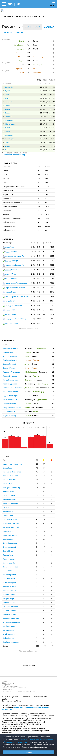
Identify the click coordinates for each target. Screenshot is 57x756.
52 (44, 523)
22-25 (50, 131)
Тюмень (7, 105)
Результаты (24, 17)
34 (54, 113)
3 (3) (33, 287)
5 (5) (39, 260)
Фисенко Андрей (9, 547)
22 (54, 150)
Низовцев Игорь (9, 500)
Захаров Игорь (8, 599)
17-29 (50, 139)
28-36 (50, 128)
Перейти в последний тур (14, 155)
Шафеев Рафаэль (10, 587)
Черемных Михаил (10, 476)
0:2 (53, 376)
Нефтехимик (9, 120)
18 (3, 150)
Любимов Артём (9, 614)
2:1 (53, 404)
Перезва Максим (9, 559)
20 (37, 464)
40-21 (50, 91)
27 (44, 527)
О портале (6, 684)
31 (54, 124)
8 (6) (39, 269)
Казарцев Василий (10, 606)
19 (44, 555)
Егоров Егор (7, 468)
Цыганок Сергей (9, 583)
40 (54, 105)
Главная (7, 17)
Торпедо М (8, 117)
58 (44, 468)
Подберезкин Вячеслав (12, 388)
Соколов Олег (8, 507)
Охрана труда (7, 689)
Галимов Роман (9, 579)
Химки (7, 94)
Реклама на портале (9, 686)
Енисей (7, 113)
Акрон (7, 98)
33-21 (50, 98)
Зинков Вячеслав (10, 376)
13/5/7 (45, 87)
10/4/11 (45, 113)
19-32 (50, 146)
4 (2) (39, 314)
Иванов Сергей (9, 602)
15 (3, 139)
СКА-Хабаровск (10, 124)
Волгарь (7, 146)
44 (54, 87)
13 (3, 131)
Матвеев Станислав (11, 618)
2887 (52, 310)
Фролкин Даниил (10, 384)
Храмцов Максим (10, 400)
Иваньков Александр (11, 372)
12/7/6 (45, 91)
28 (54, 135)
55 (44, 496)
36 (54, 109)
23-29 (50, 135)
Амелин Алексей (9, 591)
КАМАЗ (7, 131)
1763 (52, 247)
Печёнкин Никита (10, 360)
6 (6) (39, 287)
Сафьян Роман (8, 630)
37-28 (50, 94)
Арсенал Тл (8, 102)
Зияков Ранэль (9, 492)
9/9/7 (44, 109)
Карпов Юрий (8, 484)
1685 (52, 283)
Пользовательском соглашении (17, 742)
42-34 (50, 113)
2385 (52, 305)
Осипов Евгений (9, 364)
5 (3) (33, 247)
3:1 (53, 416)
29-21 (50, 105)
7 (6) (39, 274)
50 (44, 472)
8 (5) (33, 310)
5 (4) (39, 256)
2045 (52, 292)
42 (54, 94)
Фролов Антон (8, 555)
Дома (45, 79)
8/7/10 (45, 124)
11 (3, 124)
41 (44, 511)
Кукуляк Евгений (9, 610)
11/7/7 (45, 105)
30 (54, 131)
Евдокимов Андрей (10, 396)
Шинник (7, 128)
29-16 (50, 102)
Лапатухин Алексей (11, 535)
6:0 (53, 364)
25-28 (50, 124)
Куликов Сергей (9, 496)
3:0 (53, 380)
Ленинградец (9, 139)
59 (44, 484)
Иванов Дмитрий (10, 352)
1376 (52, 287)
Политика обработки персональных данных (18, 691)
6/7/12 (45, 142)
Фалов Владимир (10, 543)
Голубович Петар (9, 416)
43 (54, 91)
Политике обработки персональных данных (36, 739)
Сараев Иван (8, 515)
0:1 (53, 384)
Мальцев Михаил (10, 356)
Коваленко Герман (10, 567)
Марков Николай (9, 404)
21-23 (50, 117)
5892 (52, 265)
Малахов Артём (9, 412)
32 (44, 507)
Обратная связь (8, 683)
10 (3, 120)
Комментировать (28, 665)
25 (41, 87)
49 (44, 515)
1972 (52, 296)
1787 (52, 278)
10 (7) (33, 252)
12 (3, 128)
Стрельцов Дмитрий (11, 523)
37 (44, 504)
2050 (52, 260)
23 (44, 535)
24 (54, 146)
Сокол (7, 142)
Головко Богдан (9, 595)
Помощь (5, 681)
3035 (52, 256)
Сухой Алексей (9, 634)
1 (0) (39, 265)
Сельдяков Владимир (11, 488)
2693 (52, 269)
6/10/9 (45, 135)
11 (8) (39, 319)
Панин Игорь (8, 531)
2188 (52, 274)
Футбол (39, 17)
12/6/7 (45, 94)
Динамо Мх (8, 87)
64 (44, 480)
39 (44, 488)
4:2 (53, 408)
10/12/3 (45, 102)
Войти (52, 6)
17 (3, 146)
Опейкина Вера (9, 626)
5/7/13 (45, 150)
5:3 (53, 396)
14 (3, 135)
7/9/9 (44, 131)
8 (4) (39, 310)
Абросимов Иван (9, 480)
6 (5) (33, 283)
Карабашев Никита (10, 348)
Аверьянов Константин (12, 472)
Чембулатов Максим (11, 642)
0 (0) (39, 247)
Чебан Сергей (8, 638)
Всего (39, 79)
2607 (52, 301)
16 (3, 142)
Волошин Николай (10, 504)
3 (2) (33, 269)
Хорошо (28, 752)
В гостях (52, 79)
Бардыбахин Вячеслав (12, 408)
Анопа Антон (8, 511)
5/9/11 (45, 146)
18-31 (50, 150)
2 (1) (33, 265)
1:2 (53, 348)
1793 (52, 252)
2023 (52, 323)
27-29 (50, 109)
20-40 (50, 142)
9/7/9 (44, 117)
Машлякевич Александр (13, 464)
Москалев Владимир (11, 622)
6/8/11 (45, 139)
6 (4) (33, 256)
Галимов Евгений (10, 519)
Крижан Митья (9, 368)
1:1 (53, 360)
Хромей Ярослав (9, 575)
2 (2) (39, 252)
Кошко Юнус (8, 551)
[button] (12, 26)
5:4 (53, 356)
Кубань (7, 150)
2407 (52, 314)
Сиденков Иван (9, 539)
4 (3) (33, 260)
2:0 (53, 352)
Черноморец (9, 135)
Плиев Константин (10, 380)
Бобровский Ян (9, 563)
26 (54, 139)
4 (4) (33, 319)
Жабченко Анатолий (11, 527)
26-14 (50, 87)
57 (44, 464)
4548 (52, 319)
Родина (7, 91)
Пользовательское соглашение (14, 688)
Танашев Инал (8, 571)
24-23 (50, 120)
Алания (7, 109)
